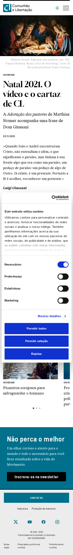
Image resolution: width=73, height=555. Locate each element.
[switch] (63, 276)
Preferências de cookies (56, 546)
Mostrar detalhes (49, 316)
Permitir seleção (36, 341)
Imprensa (22, 508)
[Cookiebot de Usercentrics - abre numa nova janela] (52, 197)
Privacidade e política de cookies (29, 546)
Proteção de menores (44, 508)
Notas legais (6, 546)
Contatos (36, 497)
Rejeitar (36, 353)
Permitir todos (36, 328)
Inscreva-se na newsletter (37, 476)
